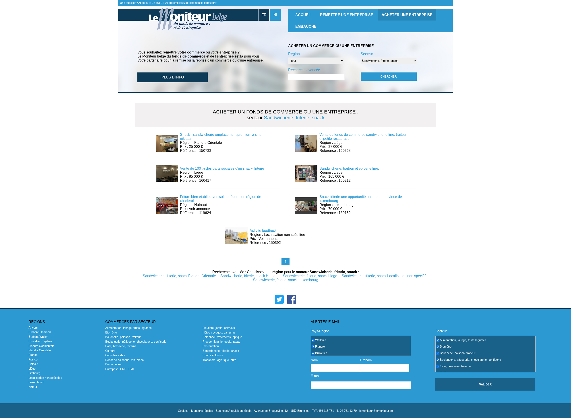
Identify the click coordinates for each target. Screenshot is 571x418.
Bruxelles (321, 353)
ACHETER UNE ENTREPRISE (407, 15)
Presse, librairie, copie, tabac (221, 341)
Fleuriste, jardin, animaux (219, 327)
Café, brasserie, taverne (120, 346)
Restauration (211, 346)
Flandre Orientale (40, 350)
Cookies (183, 410)
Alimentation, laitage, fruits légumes (128, 327)
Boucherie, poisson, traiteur (123, 337)
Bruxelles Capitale (40, 341)
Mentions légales (202, 410)
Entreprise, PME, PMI (119, 369)
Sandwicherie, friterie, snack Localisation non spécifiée (385, 276)
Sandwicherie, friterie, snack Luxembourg (285, 280)
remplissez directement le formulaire (194, 2)
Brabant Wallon (38, 336)
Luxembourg (36, 382)
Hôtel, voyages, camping (219, 332)
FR (264, 15)
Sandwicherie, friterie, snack (221, 350)
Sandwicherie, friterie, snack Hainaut (249, 276)
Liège (32, 368)
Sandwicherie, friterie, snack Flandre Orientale (179, 276)
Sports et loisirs (213, 355)
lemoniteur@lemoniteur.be (376, 410)
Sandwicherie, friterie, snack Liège (310, 276)
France (33, 354)
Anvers (33, 327)
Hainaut (33, 364)
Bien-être (111, 332)
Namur (33, 387)
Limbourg (34, 373)
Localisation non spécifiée (45, 377)
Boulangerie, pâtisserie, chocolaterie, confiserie (135, 341)
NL (275, 15)
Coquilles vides (115, 355)
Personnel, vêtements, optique (222, 337)
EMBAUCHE (306, 26)
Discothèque (113, 364)
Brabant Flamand (40, 332)
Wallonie (320, 340)
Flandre (320, 346)
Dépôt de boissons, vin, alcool (124, 360)
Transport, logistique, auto (219, 360)
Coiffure (110, 350)
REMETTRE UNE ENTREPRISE (346, 15)
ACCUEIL (303, 15)
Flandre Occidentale (41, 346)
